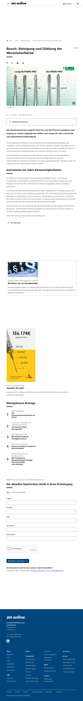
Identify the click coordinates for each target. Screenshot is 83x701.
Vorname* (10, 526)
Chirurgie (28, 675)
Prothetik (28, 672)
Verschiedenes (67, 668)
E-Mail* (9, 499)
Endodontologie (30, 665)
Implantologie (29, 662)
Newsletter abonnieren (16, 561)
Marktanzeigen (48, 668)
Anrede (9, 507)
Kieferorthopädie (30, 668)
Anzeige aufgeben (68, 672)
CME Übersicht (11, 681)
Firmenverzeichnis (49, 671)
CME (8, 675)
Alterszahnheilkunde (31, 681)
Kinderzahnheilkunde (32, 678)
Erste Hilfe (10, 678)
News (8, 651)
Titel (8, 517)
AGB (16, 692)
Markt (46, 665)
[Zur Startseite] (18, 3)
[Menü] (8, 3)
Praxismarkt (66, 665)
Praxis (8, 660)
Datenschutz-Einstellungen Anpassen (18, 695)
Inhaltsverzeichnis (20, 122)
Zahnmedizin (11, 667)
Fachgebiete (29, 656)
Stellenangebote (68, 659)
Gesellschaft (10, 664)
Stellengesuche (68, 662)
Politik (8, 657)
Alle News (10, 654)
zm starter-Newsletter (38, 570)
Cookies (25, 692)
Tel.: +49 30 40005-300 (14, 634)
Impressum (48, 692)
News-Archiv (11, 670)
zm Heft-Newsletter (57, 570)
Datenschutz (36, 692)
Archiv (27, 651)
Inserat (65, 656)
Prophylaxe (47, 651)
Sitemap (58, 692)
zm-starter (66, 651)
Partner (9, 692)
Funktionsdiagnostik (50, 654)
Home (10, 40)
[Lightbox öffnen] (74, 103)
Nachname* (11, 534)
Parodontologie (30, 659)
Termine (46, 676)
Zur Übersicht (15, 223)
